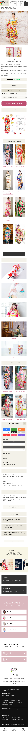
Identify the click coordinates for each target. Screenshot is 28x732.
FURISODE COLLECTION (18, 1)
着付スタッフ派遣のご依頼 (15, 678)
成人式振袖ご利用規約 (8, 681)
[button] (1, 564)
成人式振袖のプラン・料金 (16, 709)
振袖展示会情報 (15, 711)
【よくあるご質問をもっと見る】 (14, 541)
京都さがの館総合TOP (5, 700)
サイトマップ (14, 683)
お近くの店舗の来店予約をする (14, 103)
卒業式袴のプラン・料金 (16, 717)
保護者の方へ (6, 678)
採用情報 (22, 678)
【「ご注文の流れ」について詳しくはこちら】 (13, 506)
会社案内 (3, 695)
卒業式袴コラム (20, 719)
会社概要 (7, 695)
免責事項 (22, 681)
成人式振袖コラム (23, 711)
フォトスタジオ (19, 702)
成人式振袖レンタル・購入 (6, 709)
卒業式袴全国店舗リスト (6, 719)
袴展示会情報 (14, 719)
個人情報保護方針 (16, 681)
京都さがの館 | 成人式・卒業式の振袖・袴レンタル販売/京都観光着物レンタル (13, 725)
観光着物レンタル (12, 702)
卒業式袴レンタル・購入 (6, 717)
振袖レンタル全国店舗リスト (7, 711)
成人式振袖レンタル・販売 (15, 700)
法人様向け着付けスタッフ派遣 (7, 704)
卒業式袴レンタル (5, 702)
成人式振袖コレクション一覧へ (14, 254)
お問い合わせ (13, 695)
